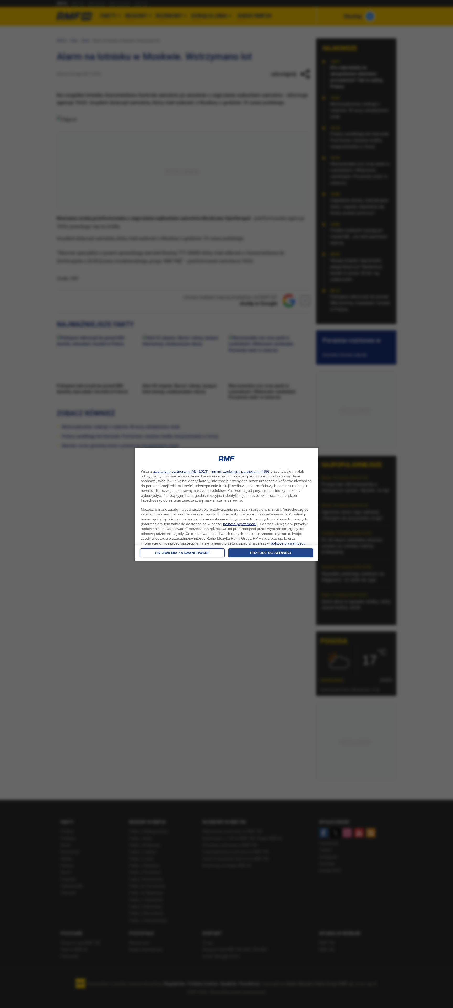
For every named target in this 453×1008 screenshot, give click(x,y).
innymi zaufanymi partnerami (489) (240, 471)
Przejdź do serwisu (270, 553)
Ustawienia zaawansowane (182, 553)
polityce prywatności (239, 524)
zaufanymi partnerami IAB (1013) (180, 471)
